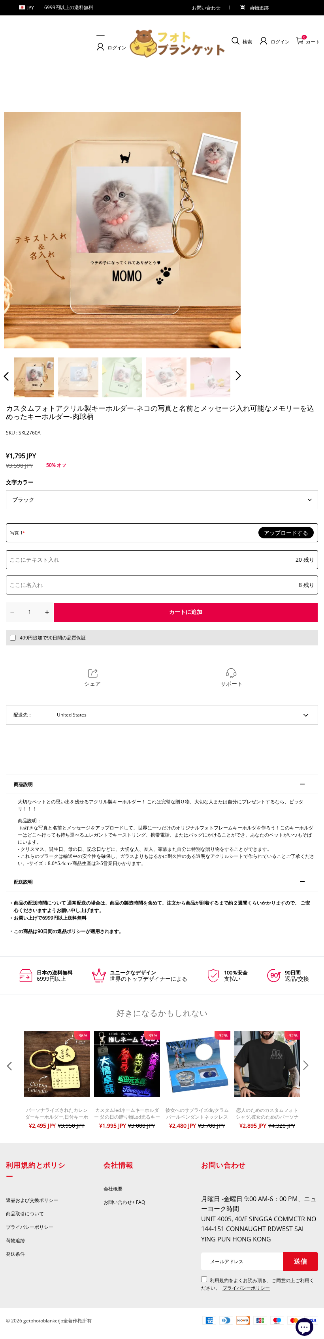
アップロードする (286, 532)
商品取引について (25, 1213)
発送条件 (15, 1254)
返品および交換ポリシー (32, 1200)
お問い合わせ (206, 7)
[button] (22, 230)
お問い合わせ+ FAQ (124, 1202)
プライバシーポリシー (30, 1227)
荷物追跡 (259, 7)
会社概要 (113, 1188)
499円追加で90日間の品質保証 (53, 637)
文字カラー (20, 482)
